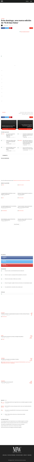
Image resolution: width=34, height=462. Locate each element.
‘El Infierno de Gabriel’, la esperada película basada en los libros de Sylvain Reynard (15, 313)
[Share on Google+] (10, 28)
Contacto (25, 455)
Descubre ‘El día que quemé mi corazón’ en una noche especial (25, 194)
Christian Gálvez (22, 112)
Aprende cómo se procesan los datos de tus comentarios (22, 180)
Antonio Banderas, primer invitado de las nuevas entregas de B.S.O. (8, 220)
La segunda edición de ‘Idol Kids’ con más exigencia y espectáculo (8, 194)
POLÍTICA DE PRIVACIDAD (11, 455)
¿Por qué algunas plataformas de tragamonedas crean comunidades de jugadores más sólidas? (18, 402)
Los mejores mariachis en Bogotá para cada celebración (10, 135)
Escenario (29, 112)
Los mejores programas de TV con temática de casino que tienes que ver (8, 207)
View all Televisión (16, 224)
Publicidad (29, 455)
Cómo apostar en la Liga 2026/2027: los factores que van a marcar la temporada (16, 410)
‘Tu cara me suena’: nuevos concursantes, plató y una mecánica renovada (25, 207)
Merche (23, 113)
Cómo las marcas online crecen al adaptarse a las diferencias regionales (11, 427)
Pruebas (32, 113)
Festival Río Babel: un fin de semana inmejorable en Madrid (11, 148)
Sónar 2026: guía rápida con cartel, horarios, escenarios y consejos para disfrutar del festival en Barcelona (28, 142)
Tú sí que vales (31, 114)
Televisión (2, 18)
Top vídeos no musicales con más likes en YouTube (10, 359)
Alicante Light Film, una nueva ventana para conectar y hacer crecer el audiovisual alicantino (18, 406)
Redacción (8, 137)
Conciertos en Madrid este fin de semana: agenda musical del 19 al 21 (28, 135)
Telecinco (27, 114)
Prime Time (28, 113)
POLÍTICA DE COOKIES (19, 455)
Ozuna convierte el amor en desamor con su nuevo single (28, 148)
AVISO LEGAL (5, 455)
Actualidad (3, 312)
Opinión (2, 335)
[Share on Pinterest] (11, 28)
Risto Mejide (23, 114)
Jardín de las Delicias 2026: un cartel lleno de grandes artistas (11, 141)
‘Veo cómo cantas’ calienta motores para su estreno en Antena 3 (25, 220)
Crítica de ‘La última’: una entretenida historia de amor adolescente (14, 270)
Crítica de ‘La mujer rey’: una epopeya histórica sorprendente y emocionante (16, 274)
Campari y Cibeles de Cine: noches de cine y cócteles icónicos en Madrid (15, 414)
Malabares (20, 113)
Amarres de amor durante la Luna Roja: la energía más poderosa (12, 336)
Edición (26, 112)
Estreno (32, 112)
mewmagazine (6, 25)
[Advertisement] (17, 11)
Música (26, 113)
